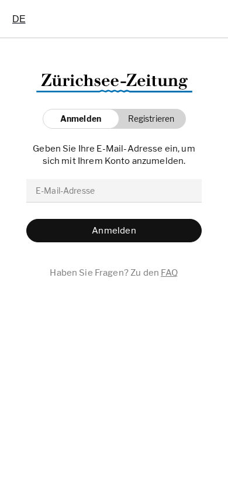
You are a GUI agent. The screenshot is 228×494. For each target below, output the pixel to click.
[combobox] (19, 19)
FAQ (169, 272)
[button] (148, 119)
